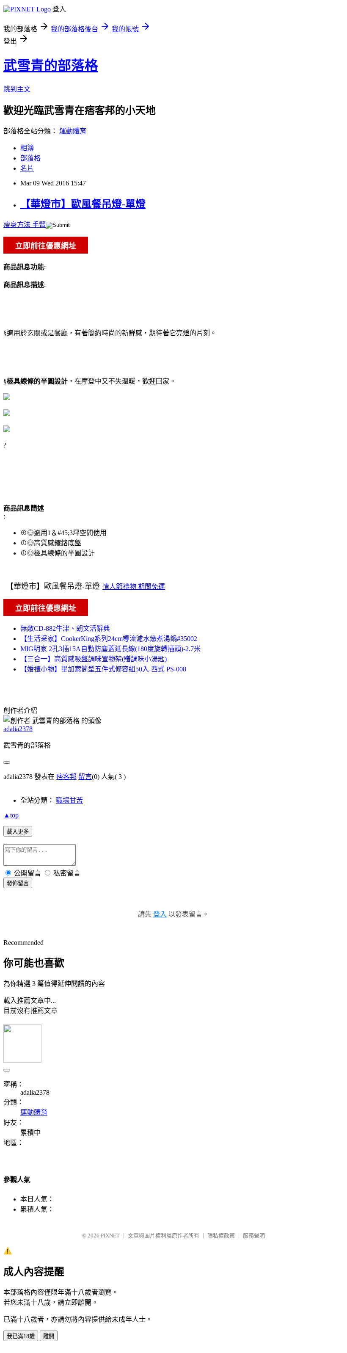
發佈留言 (18, 883)
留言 (85, 776)
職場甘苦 (69, 800)
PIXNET (110, 1235)
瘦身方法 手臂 (24, 224)
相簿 (27, 148)
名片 (27, 168)
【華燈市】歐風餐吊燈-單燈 (83, 204)
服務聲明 (254, 1235)
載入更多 (18, 831)
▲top (11, 815)
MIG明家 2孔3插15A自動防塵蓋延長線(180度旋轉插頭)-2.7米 (110, 648)
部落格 (30, 158)
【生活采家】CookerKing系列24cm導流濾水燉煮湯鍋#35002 (108, 638)
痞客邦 (66, 776)
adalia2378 (18, 728)
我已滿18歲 (21, 1336)
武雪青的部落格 (50, 65)
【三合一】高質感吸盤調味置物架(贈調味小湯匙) (93, 659)
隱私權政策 (221, 1235)
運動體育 (72, 131)
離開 (48, 1336)
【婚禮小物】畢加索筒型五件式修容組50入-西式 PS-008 (103, 669)
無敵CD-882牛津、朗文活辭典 (65, 628)
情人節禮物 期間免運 (133, 586)
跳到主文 (16, 89)
